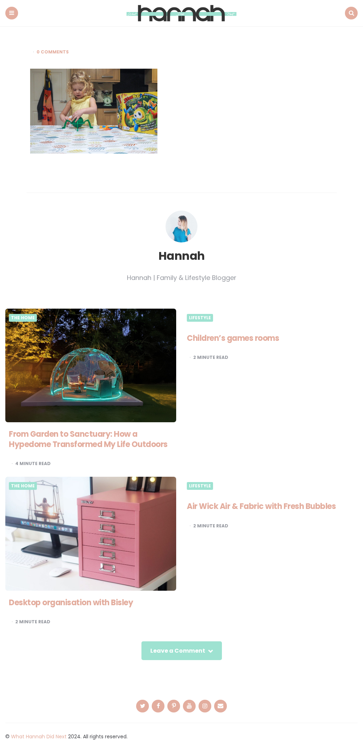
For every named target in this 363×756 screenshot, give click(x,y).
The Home (23, 317)
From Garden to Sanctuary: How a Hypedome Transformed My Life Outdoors (88, 439)
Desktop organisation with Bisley (71, 602)
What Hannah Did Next (39, 736)
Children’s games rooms (233, 338)
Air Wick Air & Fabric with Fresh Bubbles (261, 506)
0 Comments (53, 52)
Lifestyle (200, 317)
